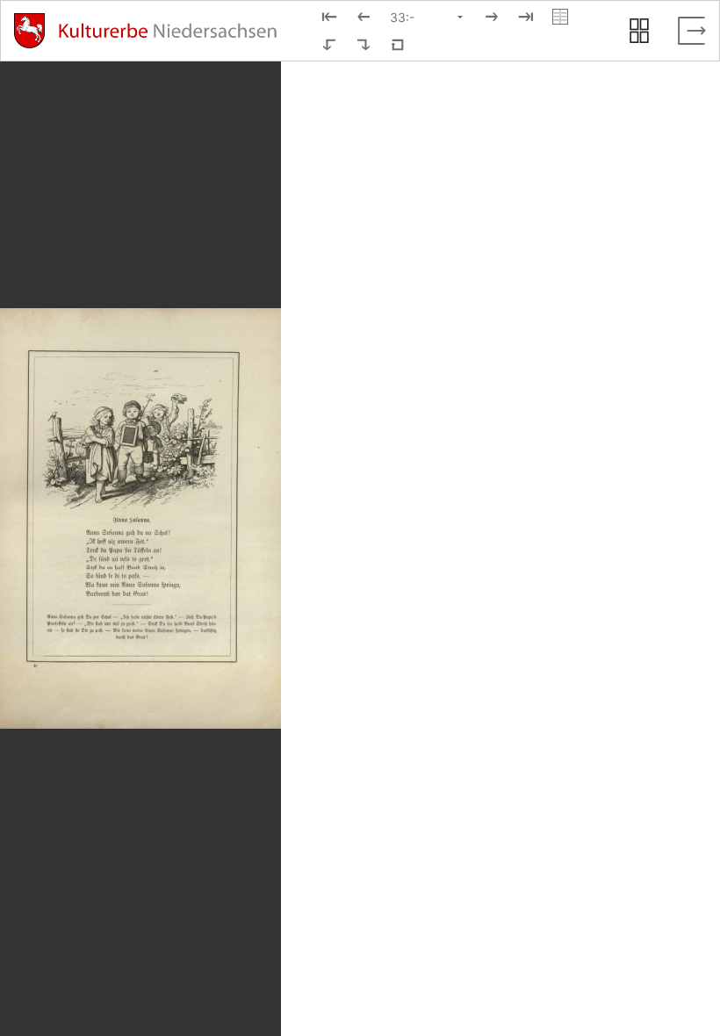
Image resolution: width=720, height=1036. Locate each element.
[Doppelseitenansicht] (560, 17)
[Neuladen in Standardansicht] (398, 45)
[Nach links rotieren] (329, 45)
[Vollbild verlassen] (692, 31)
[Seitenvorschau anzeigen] (639, 30)
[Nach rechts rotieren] (363, 45)
